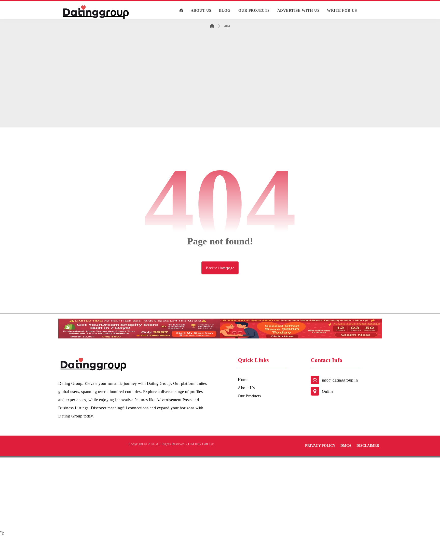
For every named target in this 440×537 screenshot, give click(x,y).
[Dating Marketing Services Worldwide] (96, 11)
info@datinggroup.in (340, 380)
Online (328, 391)
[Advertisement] (220, 88)
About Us (246, 388)
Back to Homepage (220, 268)
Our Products (249, 396)
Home (243, 379)
